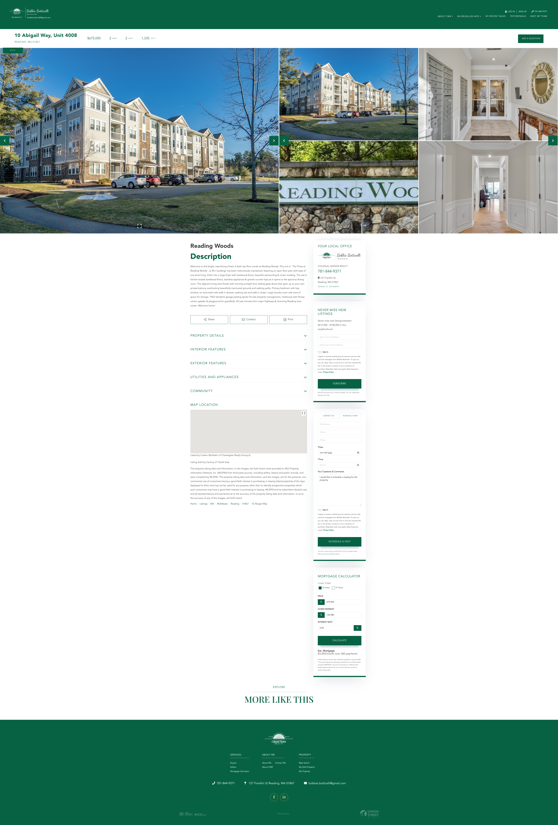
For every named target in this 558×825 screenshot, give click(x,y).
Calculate (339, 640)
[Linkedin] (284, 797)
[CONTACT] (530, 38)
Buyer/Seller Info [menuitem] (468, 17)
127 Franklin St (271, 783)
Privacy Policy (328, 372)
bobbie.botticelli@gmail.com (327, 783)
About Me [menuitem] (266, 763)
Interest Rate (325, 622)
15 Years (339, 588)
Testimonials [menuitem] (518, 16)
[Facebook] (274, 797)
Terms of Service (330, 554)
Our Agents (334, 287)
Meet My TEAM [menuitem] (538, 16)
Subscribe (339, 384)
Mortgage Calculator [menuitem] (239, 771)
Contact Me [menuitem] (280, 763)
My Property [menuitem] (304, 771)
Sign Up (523, 12)
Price (320, 596)
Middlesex (222, 504)
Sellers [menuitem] (233, 767)
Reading (235, 504)
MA (212, 504)
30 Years (326, 588)
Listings (203, 504)
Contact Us (323, 287)
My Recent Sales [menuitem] (496, 16)
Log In (511, 12)
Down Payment (326, 609)
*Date (320, 447)
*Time (320, 460)
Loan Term (324, 584)
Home (193, 504)
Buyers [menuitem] (233, 763)
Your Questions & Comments (331, 472)
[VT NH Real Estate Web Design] (369, 814)
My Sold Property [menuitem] (307, 767)
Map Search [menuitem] (304, 763)
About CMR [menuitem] (444, 17)
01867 (245, 504)
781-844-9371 (540, 12)
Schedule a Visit (350, 416)
